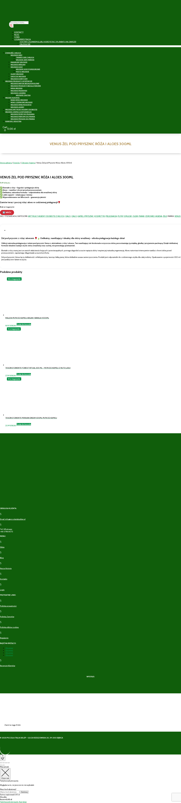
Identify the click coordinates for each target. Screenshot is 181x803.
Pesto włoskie (22, 72)
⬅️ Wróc (7, 212)
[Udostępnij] (6, 762)
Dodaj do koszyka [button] (24, 324)
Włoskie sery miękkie (25, 60)
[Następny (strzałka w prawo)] (4, 765)
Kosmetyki (99, 216)
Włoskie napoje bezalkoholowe (25, 83)
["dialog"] (90, 784)
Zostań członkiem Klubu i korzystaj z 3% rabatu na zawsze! (48, 42)
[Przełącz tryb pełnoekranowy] (4, 762)
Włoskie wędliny (18, 65)
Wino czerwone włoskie (21, 102)
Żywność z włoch (13, 53)
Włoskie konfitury (19, 79)
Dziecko (16, 163)
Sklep (2, 547)
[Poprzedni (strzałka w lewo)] (1, 765)
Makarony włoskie (19, 62)
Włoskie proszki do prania (23, 119)
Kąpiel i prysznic (86, 216)
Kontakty (18, 32)
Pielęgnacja (111, 216)
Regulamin (4, 638)
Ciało (68, 216)
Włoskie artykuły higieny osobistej (21, 109)
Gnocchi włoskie (18, 76)
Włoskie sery (16, 55)
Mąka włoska (16, 88)
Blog (16, 34)
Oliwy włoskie (17, 74)
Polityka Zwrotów (7, 616)
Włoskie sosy (17, 67)
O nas (17, 37)
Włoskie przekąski (19, 91)
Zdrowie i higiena (28, 163)
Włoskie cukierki (18, 93)
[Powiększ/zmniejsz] (1, 762)
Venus (178, 216)
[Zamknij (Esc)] (9, 762)
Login (2, 590)
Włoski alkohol (12, 98)
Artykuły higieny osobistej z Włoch (46, 216)
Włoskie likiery (17, 107)
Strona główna (6, 163)
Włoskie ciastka (23, 95)
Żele (165, 216)
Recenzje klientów (7, 666)
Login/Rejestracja (22, 39)
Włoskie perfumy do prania (23, 116)
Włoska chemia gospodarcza (18, 112)
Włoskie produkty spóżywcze (18, 81)
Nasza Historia (6, 568)
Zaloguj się (25, 44)
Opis (10, 230)
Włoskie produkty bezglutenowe (26, 86)
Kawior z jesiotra (13, 121)
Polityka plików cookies (9, 627)
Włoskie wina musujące (21, 105)
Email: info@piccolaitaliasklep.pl (12, 519)
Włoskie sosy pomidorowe (28, 69)
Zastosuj (24, 792)
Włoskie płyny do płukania (22, 114)
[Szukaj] (11, 26)
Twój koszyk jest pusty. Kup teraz (13, 802)
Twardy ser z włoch (25, 57)
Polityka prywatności (8, 606)
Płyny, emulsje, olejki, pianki (131, 216)
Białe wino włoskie (19, 100)
